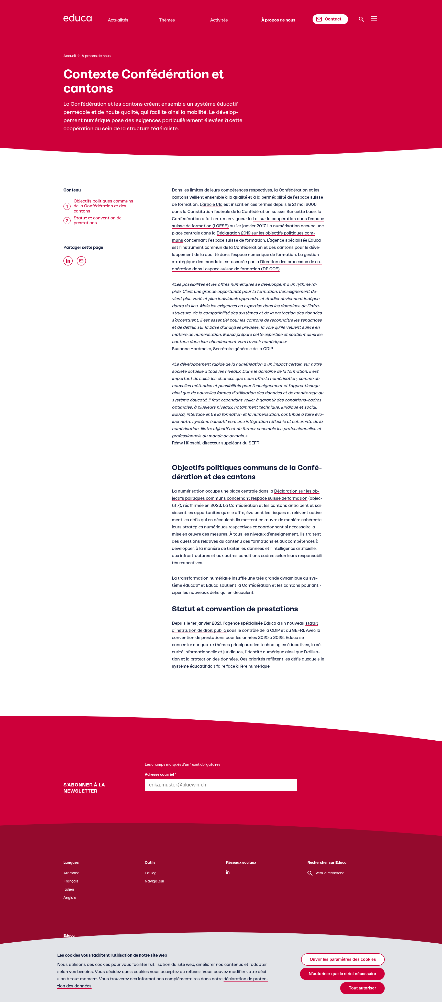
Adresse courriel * (160, 774)
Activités (219, 20)
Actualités (118, 20)
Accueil (69, 56)
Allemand (71, 873)
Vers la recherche (330, 873)
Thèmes (167, 20)
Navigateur (154, 881)
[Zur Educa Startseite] (77, 20)
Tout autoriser (362, 988)
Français (70, 881)
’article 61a (212, 204)
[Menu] (374, 19)
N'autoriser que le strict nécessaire (342, 974)
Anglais (69, 898)
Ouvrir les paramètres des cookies (343, 959)
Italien (68, 889)
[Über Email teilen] (81, 260)
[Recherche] (361, 19)
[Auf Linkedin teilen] (68, 260)
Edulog (151, 873)
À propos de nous (278, 20)
